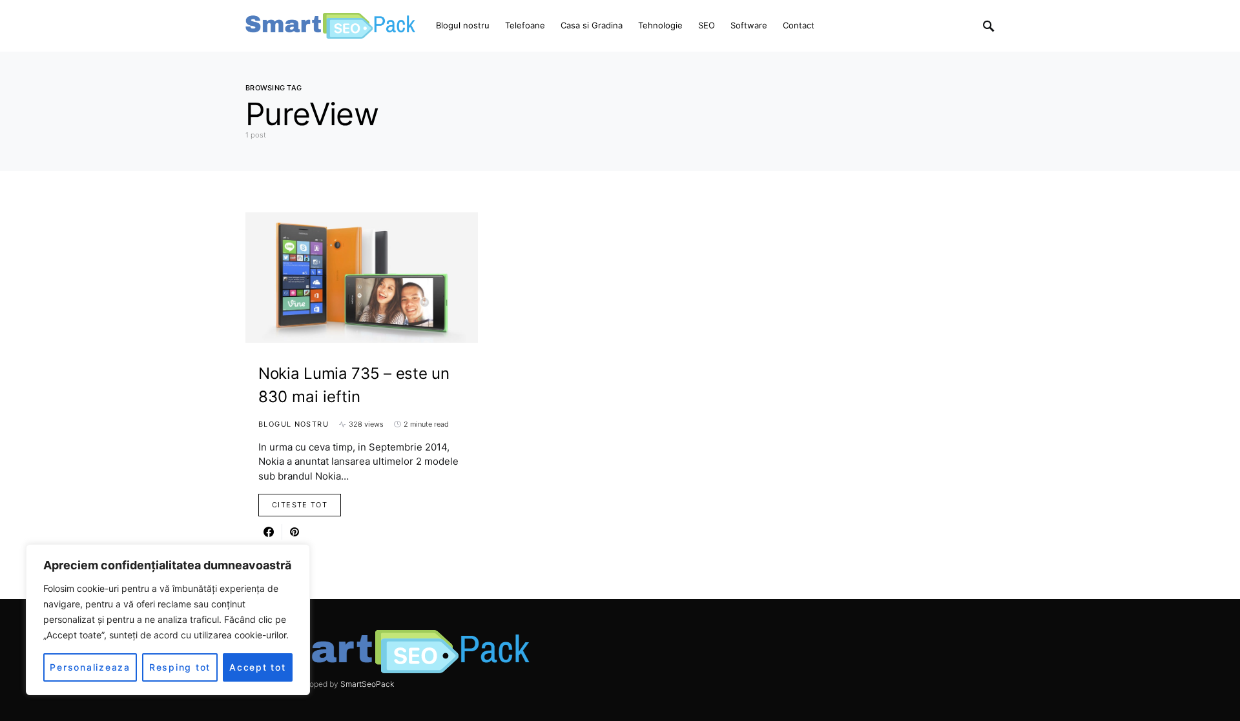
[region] (168, 619)
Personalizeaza (90, 667)
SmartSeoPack (367, 684)
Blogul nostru (293, 424)
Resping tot (180, 667)
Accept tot (257, 667)
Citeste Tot (299, 504)
